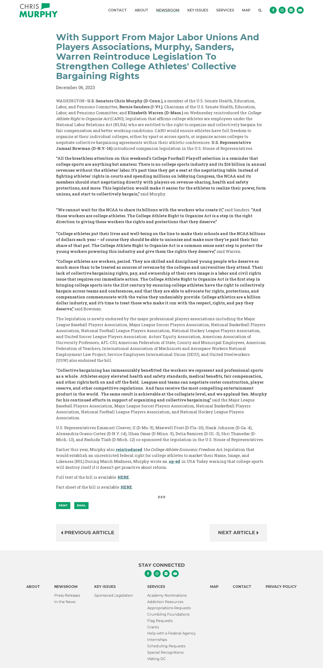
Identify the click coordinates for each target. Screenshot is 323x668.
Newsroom (168, 10)
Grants (153, 627)
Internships (157, 640)
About (141, 10)
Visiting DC (156, 659)
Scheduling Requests (166, 646)
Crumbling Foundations (168, 614)
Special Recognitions (165, 652)
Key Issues (197, 10)
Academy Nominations (167, 595)
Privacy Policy (281, 587)
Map (246, 10)
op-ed (174, 461)
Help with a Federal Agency (171, 633)
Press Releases (67, 595)
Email (81, 505)
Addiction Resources (165, 602)
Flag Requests (159, 621)
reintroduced (129, 449)
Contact (117, 10)
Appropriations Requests (169, 608)
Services (225, 10)
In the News (64, 602)
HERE (123, 477)
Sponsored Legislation (113, 595)
